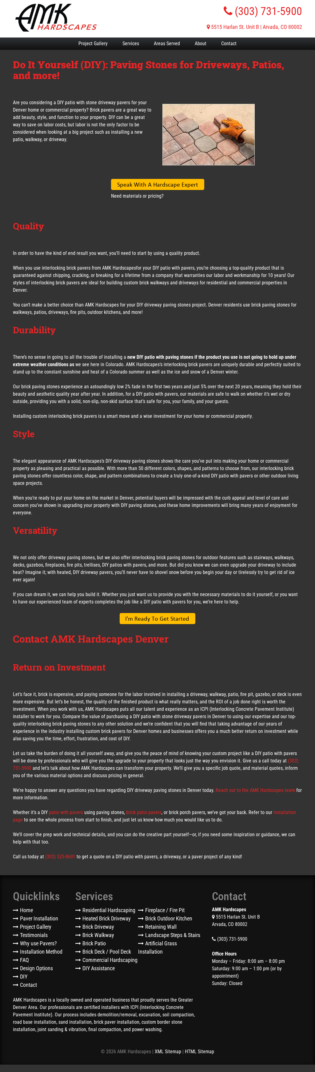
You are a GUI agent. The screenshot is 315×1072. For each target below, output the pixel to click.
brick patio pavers (143, 812)
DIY (23, 976)
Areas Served (167, 43)
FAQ (24, 960)
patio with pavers (66, 812)
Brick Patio (94, 943)
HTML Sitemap (199, 1051)
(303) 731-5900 (267, 11)
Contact (229, 43)
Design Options (36, 968)
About (200, 43)
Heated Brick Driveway (106, 918)
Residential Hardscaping (108, 910)
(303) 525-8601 (60, 857)
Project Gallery (93, 43)
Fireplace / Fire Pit (165, 910)
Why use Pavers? (38, 943)
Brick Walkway (98, 935)
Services (130, 43)
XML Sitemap (168, 1051)
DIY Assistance (98, 968)
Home (26, 910)
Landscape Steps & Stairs (172, 935)
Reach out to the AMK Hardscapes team (255, 790)
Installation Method (41, 951)
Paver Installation (39, 918)
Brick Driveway (98, 927)
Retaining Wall (161, 927)
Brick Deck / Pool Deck (106, 951)
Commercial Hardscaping (110, 960)
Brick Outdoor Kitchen (168, 918)
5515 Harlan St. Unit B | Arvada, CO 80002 (256, 27)
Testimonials (34, 935)
